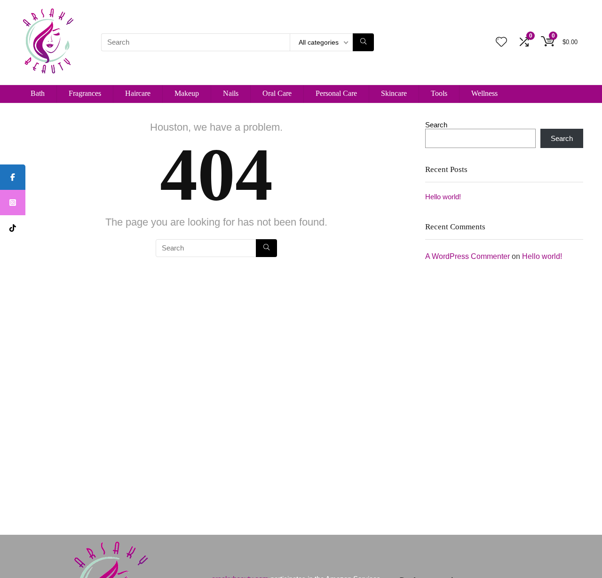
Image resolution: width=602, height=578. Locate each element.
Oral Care (277, 93)
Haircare (137, 93)
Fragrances (85, 93)
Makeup (186, 93)
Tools (439, 93)
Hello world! (443, 197)
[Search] (363, 42)
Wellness (484, 93)
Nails (230, 93)
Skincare (394, 93)
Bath (38, 93)
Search (436, 125)
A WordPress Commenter (467, 256)
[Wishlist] (501, 42)
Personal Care (336, 93)
